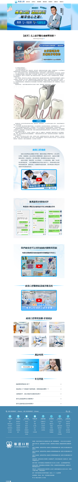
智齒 (35, 423)
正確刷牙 (43, 425)
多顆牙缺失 (10, 427)
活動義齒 (26, 432)
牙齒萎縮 (51, 432)
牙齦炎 (51, 425)
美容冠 (26, 421)
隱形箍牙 (18, 421)
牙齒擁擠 (18, 425)
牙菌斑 (59, 432)
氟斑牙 (26, 427)
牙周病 (51, 427)
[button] (10, 18)
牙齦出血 (51, 423)
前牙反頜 (18, 423)
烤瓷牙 (26, 425)
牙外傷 (68, 427)
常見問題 (60, 434)
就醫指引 (56, 1)
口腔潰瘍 (35, 432)
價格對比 (62, 1)
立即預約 (39, 121)
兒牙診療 (68, 432)
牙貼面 (26, 434)
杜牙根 (34, 425)
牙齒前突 (18, 427)
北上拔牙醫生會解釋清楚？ (20, 67)
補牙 (35, 421)
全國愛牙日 (43, 421)
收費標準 (50, 1)
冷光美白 (60, 421)
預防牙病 (43, 423)
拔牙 (35, 427)
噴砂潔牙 (60, 427)
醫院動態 (45, 1)
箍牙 (18, 432)
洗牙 (60, 423)
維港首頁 (28, 1)
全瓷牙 (26, 423)
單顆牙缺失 (10, 423)
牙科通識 (43, 427)
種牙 (10, 421)
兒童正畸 (68, 425)
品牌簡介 (33, 1)
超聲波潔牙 (59, 425)
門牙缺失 (10, 425)
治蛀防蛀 (68, 421)
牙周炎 (51, 421)
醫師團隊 (39, 1)
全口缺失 (10, 432)
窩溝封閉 (68, 423)
